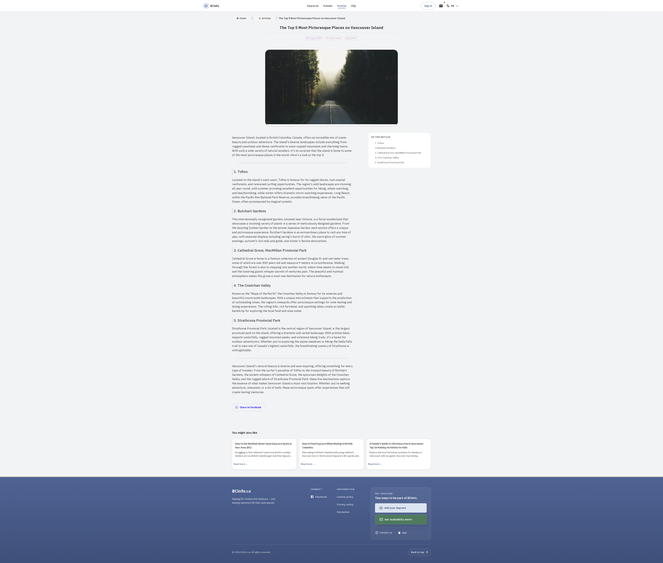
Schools (327, 5)
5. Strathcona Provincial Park (389, 162)
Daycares (312, 5)
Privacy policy (345, 504)
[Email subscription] (441, 5)
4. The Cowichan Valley (387, 157)
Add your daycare (395, 507)
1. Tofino (379, 142)
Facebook (321, 496)
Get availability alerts (398, 519)
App (404, 532)
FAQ (353, 5)
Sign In (428, 5)
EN (452, 5)
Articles (341, 5)
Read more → (241, 464)
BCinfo (241, 491)
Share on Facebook (250, 407)
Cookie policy (345, 496)
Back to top (417, 552)
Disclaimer (343, 512)
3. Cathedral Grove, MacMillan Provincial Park (398, 152)
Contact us (385, 532)
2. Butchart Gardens (385, 147)
